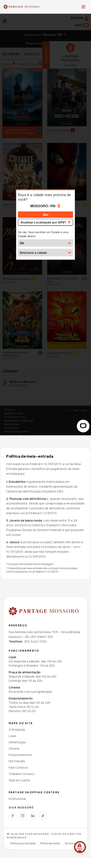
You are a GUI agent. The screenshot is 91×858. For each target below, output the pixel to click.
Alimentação (17, 742)
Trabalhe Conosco (22, 774)
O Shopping (17, 730)
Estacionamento (20, 755)
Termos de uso (73, 843)
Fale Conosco (18, 767)
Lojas (12, 736)
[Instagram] (22, 815)
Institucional (17, 799)
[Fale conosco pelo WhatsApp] (80, 847)
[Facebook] (12, 815)
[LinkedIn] (33, 815)
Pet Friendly (17, 761)
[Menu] (83, 7)
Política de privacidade (23, 843)
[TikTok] (43, 815)
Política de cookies (50, 843)
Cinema (14, 748)
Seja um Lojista (19, 780)
